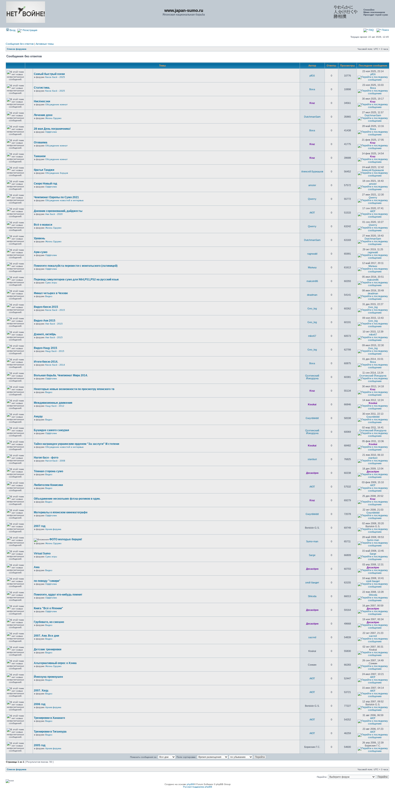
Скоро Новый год (45, 183)
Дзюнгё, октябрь (45, 334)
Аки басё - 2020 (54, 214)
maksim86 (312, 281)
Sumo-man (312, 541)
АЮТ (312, 212)
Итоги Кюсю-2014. (46, 361)
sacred (312, 637)
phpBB (190, 784)
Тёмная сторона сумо (48, 471)
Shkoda (312, 596)
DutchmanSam (312, 116)
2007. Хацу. (41, 690)
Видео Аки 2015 (44, 320)
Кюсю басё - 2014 (55, 365)
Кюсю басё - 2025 (55, 77)
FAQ (371, 30)
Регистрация (29, 30)
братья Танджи (44, 169)
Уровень (39, 238)
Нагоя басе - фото (46, 457)
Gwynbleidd (312, 418)
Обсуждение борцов (56, 173)
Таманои (39, 156)
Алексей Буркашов (312, 171)
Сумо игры (51, 282)
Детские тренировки (47, 649)
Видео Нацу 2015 (45, 348)
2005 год (39, 745)
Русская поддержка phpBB (197, 786)
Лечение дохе (43, 115)
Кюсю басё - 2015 (55, 310)
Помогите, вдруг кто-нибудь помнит (58, 594)
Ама (37, 567)
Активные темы (45, 43)
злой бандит (312, 582)
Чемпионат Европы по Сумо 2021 (56, 197)
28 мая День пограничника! (52, 128)
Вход (12, 30)
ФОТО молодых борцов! (65, 539)
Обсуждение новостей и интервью (64, 200)
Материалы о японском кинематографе (61, 512)
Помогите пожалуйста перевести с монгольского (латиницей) (75, 265)
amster (312, 185)
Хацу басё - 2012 (54, 406)
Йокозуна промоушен (48, 676)
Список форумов (16, 49)
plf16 (312, 75)
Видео (48, 296)
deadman (312, 294)
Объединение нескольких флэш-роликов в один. (67, 498)
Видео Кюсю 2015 (46, 306)
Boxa (312, 89)
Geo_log (312, 308)
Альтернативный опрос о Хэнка (55, 663)
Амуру (38, 416)
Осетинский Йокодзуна (312, 377)
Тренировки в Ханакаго (49, 717)
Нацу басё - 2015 (54, 351)
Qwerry (312, 199)
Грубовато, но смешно (49, 622)
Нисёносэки (42, 101)
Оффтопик (51, 132)
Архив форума (53, 529)
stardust (312, 459)
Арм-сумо (40, 252)
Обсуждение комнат (56, 104)
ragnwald (312, 253)
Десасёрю (312, 473)
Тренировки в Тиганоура (50, 731)
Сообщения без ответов (20, 43)
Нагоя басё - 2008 (55, 460)
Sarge (312, 555)
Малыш (312, 267)
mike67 (312, 336)
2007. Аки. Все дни (46, 635)
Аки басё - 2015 (54, 323)
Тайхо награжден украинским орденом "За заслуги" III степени (76, 443)
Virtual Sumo (42, 553)
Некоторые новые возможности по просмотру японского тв (74, 389)
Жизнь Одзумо (53, 118)
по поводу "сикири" (47, 580)
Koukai (312, 404)
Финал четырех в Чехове (51, 293)
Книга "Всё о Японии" (48, 608)
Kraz (312, 103)
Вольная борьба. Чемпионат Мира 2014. (61, 375)
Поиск (385, 30)
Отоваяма (40, 142)
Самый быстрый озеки (49, 74)
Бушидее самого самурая (51, 430)
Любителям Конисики (48, 485)
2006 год (39, 704)
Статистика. (42, 87)
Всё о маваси (43, 224)
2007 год (39, 526)
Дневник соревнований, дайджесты (58, 211)
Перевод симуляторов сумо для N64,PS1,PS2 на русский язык (76, 279)
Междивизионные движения (53, 402)
